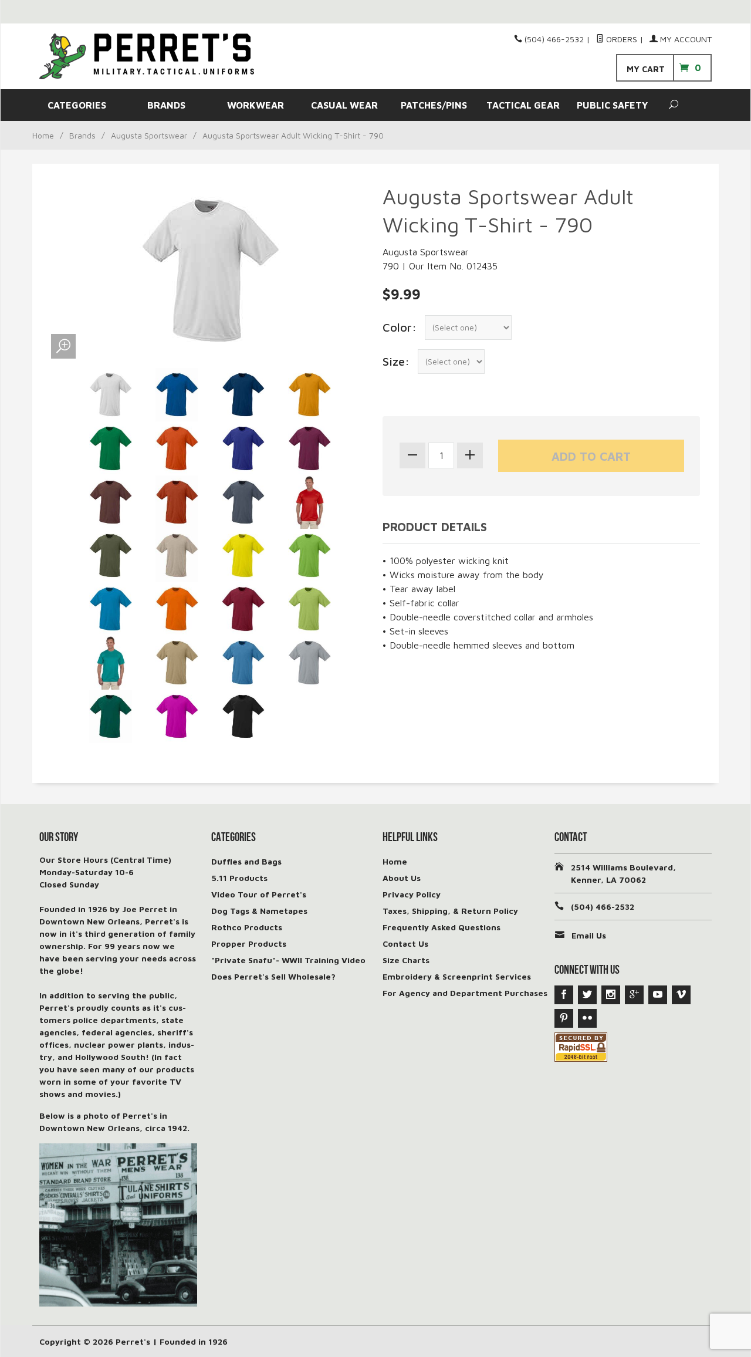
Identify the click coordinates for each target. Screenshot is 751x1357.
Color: (400, 327)
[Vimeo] (681, 994)
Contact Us (405, 943)
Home (43, 135)
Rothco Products (246, 927)
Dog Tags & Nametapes (259, 911)
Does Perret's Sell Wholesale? (273, 976)
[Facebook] (563, 994)
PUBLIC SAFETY (612, 105)
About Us (402, 878)
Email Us (588, 935)
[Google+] (634, 994)
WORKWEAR (255, 105)
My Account (685, 39)
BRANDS (166, 105)
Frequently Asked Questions (441, 927)
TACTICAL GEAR (523, 105)
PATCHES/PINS (434, 105)
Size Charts (406, 960)
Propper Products (248, 943)
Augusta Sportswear (149, 135)
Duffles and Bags (246, 861)
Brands (82, 135)
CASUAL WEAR (344, 105)
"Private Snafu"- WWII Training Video (288, 960)
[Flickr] (587, 1018)
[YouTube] (657, 994)
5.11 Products (239, 878)
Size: (396, 361)
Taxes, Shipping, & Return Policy (450, 911)
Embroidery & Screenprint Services (457, 976)
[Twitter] (587, 994)
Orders (620, 39)
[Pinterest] (563, 1018)
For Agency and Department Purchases (465, 993)
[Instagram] (610, 994)
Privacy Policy (412, 894)
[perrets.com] (146, 56)
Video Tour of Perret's (258, 894)
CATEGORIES (77, 105)
